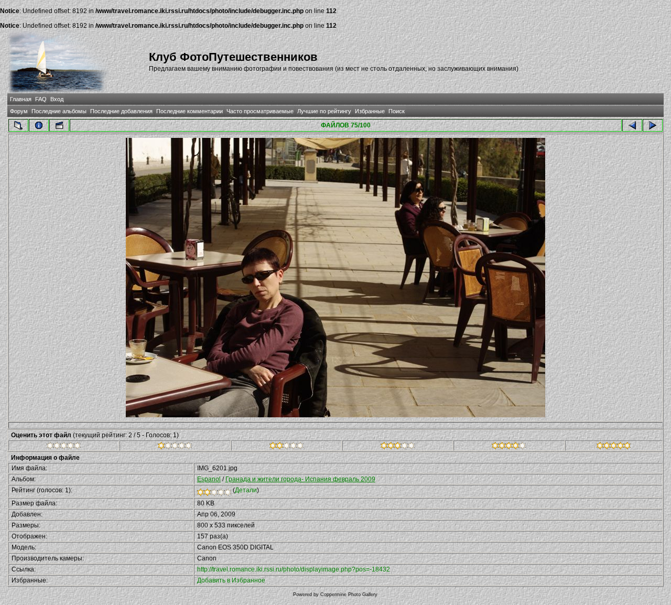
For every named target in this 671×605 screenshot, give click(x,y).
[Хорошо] (398, 447)
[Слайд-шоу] (59, 125)
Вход (56, 99)
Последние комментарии (189, 111)
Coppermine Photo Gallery (348, 594)
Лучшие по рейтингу (324, 111)
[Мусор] (64, 447)
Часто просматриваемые (260, 111)
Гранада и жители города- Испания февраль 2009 (300, 479)
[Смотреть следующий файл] (652, 125)
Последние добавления (121, 111)
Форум (19, 111)
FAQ (41, 99)
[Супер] (614, 447)
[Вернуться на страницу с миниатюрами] (18, 125)
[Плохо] (175, 447)
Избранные (370, 111)
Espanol (209, 479)
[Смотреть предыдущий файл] (632, 125)
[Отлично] (509, 447)
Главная (20, 99)
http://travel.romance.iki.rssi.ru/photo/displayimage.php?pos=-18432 (293, 569)
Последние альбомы (58, 111)
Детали (246, 490)
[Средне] (286, 447)
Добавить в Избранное (231, 580)
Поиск (396, 111)
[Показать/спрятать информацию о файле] (38, 125)
